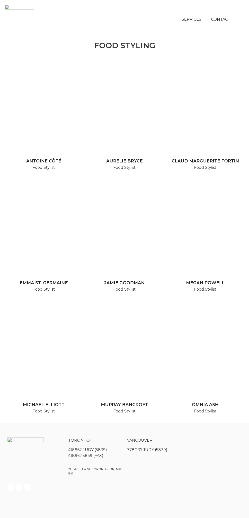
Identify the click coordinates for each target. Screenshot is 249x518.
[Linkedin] (27, 487)
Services (191, 19)
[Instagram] (19, 487)
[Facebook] (11, 487)
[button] (239, 19)
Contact (221, 19)
